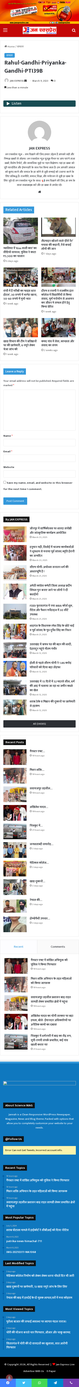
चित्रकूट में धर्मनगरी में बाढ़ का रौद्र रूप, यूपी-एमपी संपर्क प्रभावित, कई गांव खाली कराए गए (51, 1040)
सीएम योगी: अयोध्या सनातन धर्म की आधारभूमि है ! (49, 569)
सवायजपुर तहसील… (41, 788)
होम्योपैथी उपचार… (40, 918)
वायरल (20, 46)
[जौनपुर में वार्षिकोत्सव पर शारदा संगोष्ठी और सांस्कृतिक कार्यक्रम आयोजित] (15, 534)
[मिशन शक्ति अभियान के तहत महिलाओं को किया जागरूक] (15, 776)
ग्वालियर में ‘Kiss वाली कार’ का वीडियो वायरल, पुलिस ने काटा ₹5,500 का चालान (20, 252)
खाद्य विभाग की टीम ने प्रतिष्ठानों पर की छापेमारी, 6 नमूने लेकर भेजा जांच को (20, 345)
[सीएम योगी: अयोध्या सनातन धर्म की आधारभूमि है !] (15, 573)
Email (7, 451)
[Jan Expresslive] (39, 30)
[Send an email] (25, 81)
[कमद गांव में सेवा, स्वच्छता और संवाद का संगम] (58, 327)
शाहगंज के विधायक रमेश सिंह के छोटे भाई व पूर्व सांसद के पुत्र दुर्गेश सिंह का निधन (52, 628)
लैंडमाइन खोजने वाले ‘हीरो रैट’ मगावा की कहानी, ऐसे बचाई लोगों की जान (57, 244)
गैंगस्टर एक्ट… (37, 751)
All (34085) (39, 723)
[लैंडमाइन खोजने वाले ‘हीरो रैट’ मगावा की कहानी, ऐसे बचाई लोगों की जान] (58, 227)
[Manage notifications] (9, 1377)
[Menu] (5, 32)
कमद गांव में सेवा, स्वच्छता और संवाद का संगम (57, 343)
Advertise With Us (33, 1371)
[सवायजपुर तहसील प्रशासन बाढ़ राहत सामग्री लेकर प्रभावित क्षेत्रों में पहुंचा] (15, 794)
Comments (58, 946)
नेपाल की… (36, 900)
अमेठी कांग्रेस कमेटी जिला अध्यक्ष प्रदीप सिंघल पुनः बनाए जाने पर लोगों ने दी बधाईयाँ (51, 590)
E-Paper (51, 1371)
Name (8, 436)
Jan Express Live (65, 1364)
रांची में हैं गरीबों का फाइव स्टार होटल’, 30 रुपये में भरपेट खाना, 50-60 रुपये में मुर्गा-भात (20, 294)
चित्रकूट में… (36, 825)
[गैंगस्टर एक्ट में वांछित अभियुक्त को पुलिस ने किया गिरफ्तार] (15, 757)
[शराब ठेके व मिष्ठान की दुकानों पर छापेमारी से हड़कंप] (15, 707)
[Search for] (74, 32)
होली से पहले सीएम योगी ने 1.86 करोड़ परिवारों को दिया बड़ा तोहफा (50, 665)
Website (8, 467)
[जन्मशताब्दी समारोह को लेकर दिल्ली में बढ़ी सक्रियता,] (15, 850)
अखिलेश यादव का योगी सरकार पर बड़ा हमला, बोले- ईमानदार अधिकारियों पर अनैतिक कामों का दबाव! (52, 1020)
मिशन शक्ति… (37, 769)
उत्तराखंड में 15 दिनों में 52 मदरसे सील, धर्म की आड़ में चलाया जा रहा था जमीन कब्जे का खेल (52, 686)
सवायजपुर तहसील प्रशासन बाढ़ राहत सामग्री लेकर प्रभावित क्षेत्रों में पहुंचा (51, 999)
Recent (18, 946)
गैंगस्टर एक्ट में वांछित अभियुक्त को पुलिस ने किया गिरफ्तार (49, 962)
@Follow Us (13, 1139)
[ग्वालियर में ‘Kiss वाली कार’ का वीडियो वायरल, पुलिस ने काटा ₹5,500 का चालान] (20, 231)
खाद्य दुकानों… (37, 881)
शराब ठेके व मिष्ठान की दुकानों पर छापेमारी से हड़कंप (52, 703)
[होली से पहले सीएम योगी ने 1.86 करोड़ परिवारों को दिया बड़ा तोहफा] (15, 669)
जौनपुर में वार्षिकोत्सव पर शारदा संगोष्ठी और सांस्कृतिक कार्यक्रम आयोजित (51, 530)
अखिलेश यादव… (39, 807)
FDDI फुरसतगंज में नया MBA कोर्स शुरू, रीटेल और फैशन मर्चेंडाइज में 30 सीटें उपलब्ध (51, 610)
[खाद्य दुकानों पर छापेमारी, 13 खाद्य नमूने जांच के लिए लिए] (15, 887)
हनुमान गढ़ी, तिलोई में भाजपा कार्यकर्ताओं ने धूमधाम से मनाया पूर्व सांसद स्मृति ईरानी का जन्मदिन (52, 551)
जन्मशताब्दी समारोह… (41, 844)
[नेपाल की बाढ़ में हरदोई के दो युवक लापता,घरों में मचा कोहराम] (15, 906)
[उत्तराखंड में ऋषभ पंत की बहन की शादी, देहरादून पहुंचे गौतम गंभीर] (15, 650)
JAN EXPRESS (17, 81)
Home (11, 46)
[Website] (39, 191)
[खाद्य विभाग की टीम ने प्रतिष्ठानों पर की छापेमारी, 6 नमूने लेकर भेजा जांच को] (20, 327)
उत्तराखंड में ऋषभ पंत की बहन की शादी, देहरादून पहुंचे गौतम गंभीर (51, 646)
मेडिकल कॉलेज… (39, 862)
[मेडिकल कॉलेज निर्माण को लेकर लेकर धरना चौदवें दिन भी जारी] (15, 868)
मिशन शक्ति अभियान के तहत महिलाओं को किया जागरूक (51, 980)
